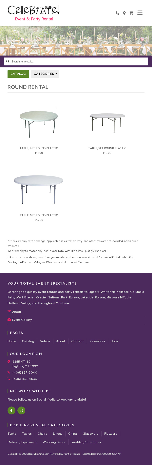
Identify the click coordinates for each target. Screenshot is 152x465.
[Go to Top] (146, 459)
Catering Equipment (22, 442)
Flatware (110, 433)
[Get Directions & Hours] (10, 362)
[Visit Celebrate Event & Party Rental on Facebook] (11, 410)
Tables (27, 433)
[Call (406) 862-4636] (10, 378)
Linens (57, 433)
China (72, 433)
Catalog (18, 74)
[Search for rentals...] (8, 61)
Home (12, 341)
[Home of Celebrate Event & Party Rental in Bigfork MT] (34, 13)
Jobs (114, 341)
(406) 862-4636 (24, 379)
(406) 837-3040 (24, 372)
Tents (12, 433)
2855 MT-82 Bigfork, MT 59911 (25, 364)
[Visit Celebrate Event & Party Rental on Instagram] (21, 410)
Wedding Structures (86, 442)
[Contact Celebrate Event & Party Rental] (124, 13)
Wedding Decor (54, 442)
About (16, 312)
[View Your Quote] (131, 13)
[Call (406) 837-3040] (10, 372)
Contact (77, 341)
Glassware (90, 433)
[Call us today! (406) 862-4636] (117, 13)
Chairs (42, 433)
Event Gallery (21, 320)
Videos (45, 341)
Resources (97, 341)
